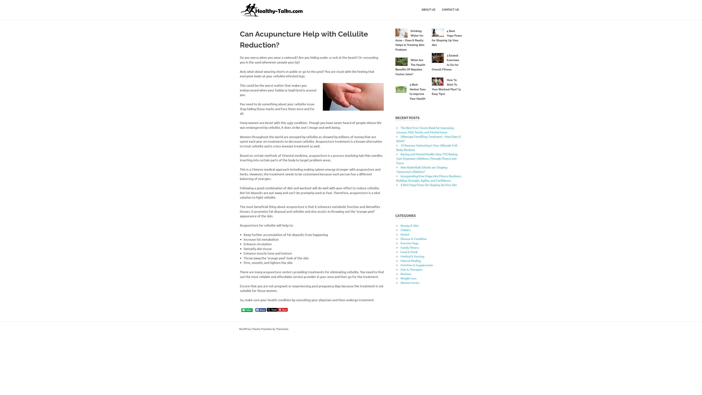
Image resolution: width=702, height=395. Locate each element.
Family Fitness (410, 247)
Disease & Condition (414, 238)
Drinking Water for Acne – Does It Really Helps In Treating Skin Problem (409, 40)
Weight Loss (408, 278)
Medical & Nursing (412, 256)
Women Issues (410, 282)
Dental (405, 234)
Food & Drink (409, 252)
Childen (405, 230)
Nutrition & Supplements (417, 265)
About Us (428, 9)
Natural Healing (411, 260)
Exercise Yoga (409, 243)
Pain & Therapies (411, 269)
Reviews (406, 274)
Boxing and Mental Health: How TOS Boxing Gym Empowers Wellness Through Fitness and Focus (426, 158)
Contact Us (450, 9)
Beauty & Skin (410, 225)
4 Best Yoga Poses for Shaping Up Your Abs (429, 185)
